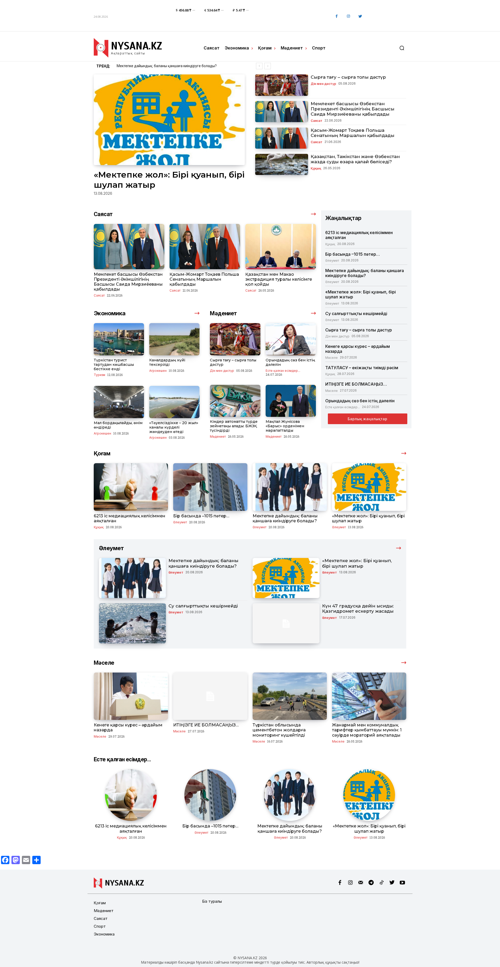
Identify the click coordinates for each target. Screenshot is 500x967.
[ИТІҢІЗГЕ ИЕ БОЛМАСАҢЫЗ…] (210, 696)
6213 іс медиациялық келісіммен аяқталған (359, 235)
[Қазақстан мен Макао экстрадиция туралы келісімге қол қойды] (280, 246)
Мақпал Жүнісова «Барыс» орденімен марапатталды (285, 426)
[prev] (259, 66)
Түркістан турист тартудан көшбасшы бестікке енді (114, 364)
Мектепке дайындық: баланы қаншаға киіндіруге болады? (364, 273)
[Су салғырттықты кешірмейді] (132, 623)
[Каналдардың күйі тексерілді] (174, 339)
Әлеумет (332, 260)
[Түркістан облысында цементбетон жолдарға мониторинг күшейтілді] (290, 696)
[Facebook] (336, 16)
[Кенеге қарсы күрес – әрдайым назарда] (131, 696)
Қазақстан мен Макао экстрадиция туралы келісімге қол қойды (278, 279)
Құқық (316, 168)
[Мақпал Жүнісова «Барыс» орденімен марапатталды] (291, 401)
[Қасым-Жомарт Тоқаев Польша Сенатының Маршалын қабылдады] (281, 138)
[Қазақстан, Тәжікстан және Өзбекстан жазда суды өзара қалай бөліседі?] (281, 164)
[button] (401, 47)
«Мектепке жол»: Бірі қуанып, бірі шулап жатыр (157, 66)
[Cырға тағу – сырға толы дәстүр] (281, 85)
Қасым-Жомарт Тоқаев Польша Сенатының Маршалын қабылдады (352, 133)
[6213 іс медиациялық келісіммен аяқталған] (131, 487)
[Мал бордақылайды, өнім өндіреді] (119, 402)
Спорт (100, 926)
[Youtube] (402, 883)
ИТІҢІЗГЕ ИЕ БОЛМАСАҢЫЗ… (356, 384)
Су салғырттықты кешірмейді (356, 313)
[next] (267, 66)
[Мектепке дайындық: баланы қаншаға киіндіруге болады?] (290, 487)
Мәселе (331, 357)
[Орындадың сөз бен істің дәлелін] (291, 339)
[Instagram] (348, 16)
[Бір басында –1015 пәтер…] (210, 487)
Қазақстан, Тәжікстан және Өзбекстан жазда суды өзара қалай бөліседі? (355, 159)
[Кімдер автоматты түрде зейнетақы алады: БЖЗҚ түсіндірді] (235, 401)
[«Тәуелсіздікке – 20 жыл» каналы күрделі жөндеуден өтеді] (174, 402)
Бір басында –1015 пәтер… (352, 254)
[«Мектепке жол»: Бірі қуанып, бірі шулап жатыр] (169, 119)
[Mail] (361, 883)
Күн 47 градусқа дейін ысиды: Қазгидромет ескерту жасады (358, 608)
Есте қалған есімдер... (283, 370)
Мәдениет (218, 436)
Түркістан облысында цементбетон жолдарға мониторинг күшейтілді (279, 730)
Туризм (99, 374)
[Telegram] (371, 883)
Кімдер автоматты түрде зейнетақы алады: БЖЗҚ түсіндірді (234, 426)
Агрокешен (158, 370)
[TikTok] (381, 883)
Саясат (316, 120)
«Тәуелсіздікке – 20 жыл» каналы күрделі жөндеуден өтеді (173, 427)
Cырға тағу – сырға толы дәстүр (348, 77)
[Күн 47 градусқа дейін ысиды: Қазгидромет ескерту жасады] (286, 623)
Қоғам (100, 902)
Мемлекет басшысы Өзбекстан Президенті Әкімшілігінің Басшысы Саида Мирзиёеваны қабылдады (352, 109)
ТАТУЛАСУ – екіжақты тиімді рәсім (361, 367)
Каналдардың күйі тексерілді (167, 362)
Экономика (104, 934)
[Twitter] (360, 16)
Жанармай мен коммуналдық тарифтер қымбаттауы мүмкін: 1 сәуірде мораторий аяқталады (367, 730)
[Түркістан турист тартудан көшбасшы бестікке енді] (119, 339)
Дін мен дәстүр (323, 83)
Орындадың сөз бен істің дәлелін (290, 362)
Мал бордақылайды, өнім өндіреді (118, 425)
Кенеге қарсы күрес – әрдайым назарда (357, 349)
